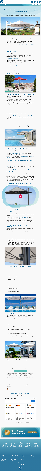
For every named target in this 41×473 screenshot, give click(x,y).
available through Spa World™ (24, 217)
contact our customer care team (24, 367)
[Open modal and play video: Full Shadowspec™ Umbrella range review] (20, 196)
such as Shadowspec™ (18, 106)
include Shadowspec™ (25, 156)
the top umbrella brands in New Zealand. (22, 360)
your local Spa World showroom (13, 367)
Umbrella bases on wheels (10, 166)
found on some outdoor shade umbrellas (16, 153)
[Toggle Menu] (40, 2)
